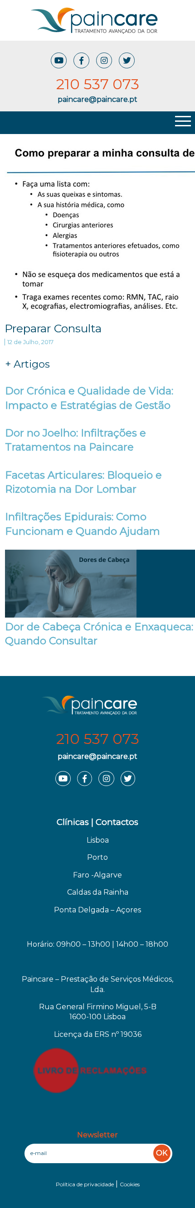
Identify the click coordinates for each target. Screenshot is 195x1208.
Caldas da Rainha (97, 892)
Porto (97, 857)
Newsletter (97, 1135)
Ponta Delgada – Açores (97, 910)
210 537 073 (97, 739)
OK (161, 1153)
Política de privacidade (85, 1184)
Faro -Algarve (97, 875)
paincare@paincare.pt (97, 756)
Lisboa (98, 840)
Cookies (130, 1184)
